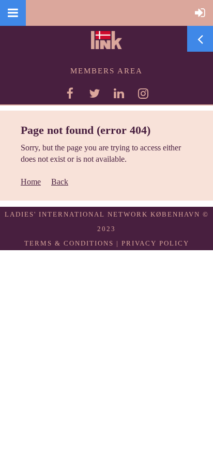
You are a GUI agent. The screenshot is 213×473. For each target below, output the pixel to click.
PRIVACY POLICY (155, 243)
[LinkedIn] (119, 93)
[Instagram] (143, 93)
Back (59, 181)
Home (31, 181)
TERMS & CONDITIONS (69, 243)
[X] (94, 93)
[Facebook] (70, 93)
